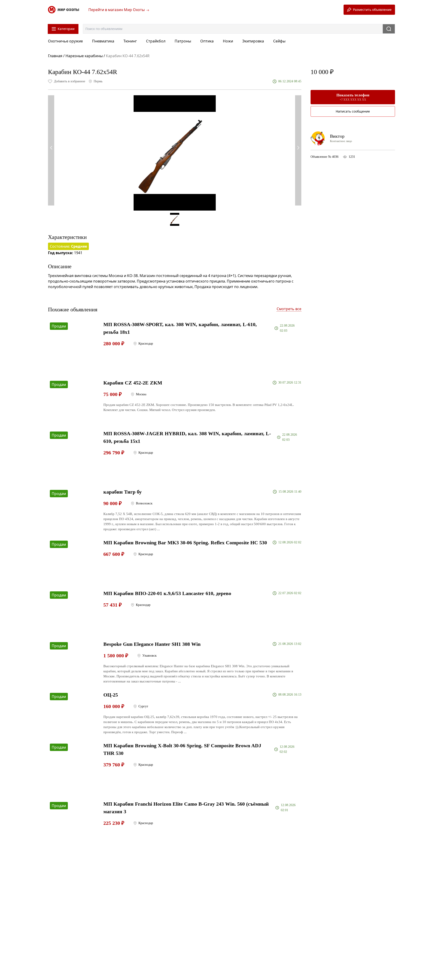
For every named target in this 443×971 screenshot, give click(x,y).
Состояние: (68, 246)
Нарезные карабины (84, 55)
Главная (55, 55)
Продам (59, 326)
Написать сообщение (353, 111)
